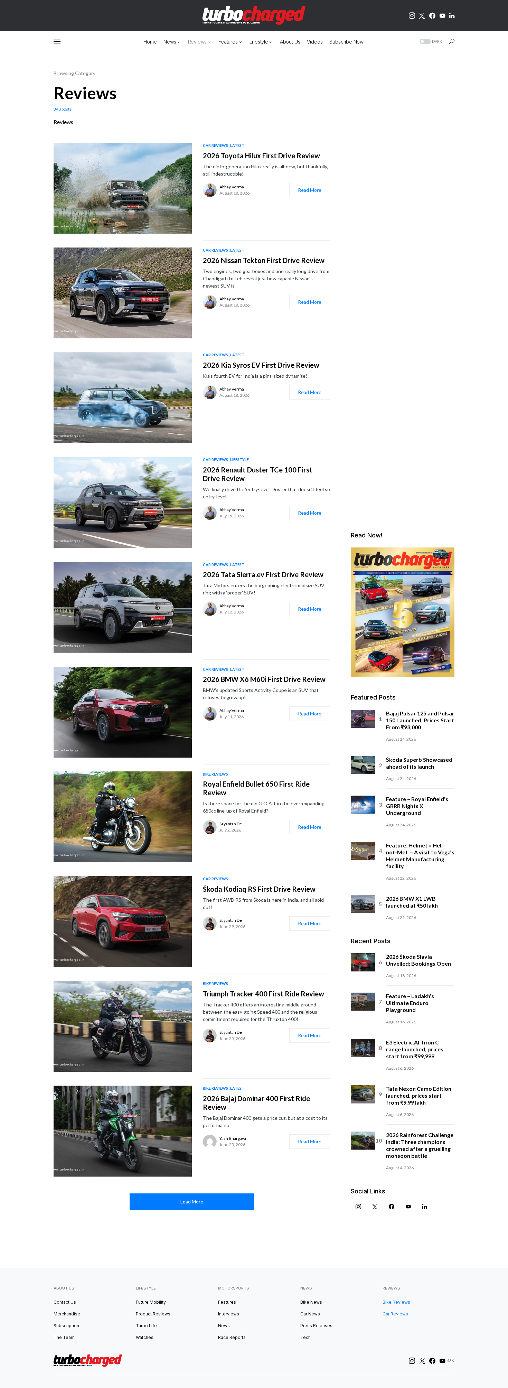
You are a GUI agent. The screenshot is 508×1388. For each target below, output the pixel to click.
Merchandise (67, 1313)
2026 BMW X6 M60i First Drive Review (264, 679)
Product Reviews (153, 1313)
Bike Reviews (215, 774)
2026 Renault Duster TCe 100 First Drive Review (257, 474)
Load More (191, 1201)
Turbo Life (146, 1325)
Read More (309, 190)
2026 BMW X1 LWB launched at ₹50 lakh (412, 902)
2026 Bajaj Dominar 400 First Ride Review (256, 1102)
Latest (237, 145)
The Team (64, 1337)
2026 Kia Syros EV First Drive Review (261, 365)
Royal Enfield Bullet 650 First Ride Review (256, 788)
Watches (144, 1337)
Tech (305, 1337)
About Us (64, 1288)
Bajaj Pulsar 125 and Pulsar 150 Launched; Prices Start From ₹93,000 (420, 720)
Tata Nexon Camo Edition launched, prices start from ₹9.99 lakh (418, 1095)
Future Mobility (151, 1302)
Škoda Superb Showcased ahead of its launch (419, 763)
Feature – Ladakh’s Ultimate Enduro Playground (410, 1003)
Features (227, 1302)
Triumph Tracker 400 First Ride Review (263, 994)
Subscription (66, 1325)
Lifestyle (239, 459)
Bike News (311, 1302)
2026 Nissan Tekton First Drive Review (263, 260)
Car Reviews (215, 145)
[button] (57, 41)
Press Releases (316, 1325)
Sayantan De (230, 823)
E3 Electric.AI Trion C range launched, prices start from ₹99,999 (414, 1049)
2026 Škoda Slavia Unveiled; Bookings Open (418, 960)
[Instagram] (412, 15)
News (224, 1325)
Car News (310, 1313)
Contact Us (65, 1302)
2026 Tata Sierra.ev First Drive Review (263, 574)
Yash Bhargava (232, 1138)
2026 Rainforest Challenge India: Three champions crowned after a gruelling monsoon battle (419, 1145)
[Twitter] (422, 15)
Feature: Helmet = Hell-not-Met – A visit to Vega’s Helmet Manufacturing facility (420, 855)
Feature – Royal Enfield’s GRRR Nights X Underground (417, 806)
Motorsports (233, 1288)
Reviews (391, 1288)
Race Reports (232, 1337)
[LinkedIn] (451, 15)
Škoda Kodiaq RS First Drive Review (259, 889)
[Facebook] (432, 15)
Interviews (228, 1313)
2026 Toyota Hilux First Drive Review (261, 155)
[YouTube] (442, 15)
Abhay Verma (231, 186)
